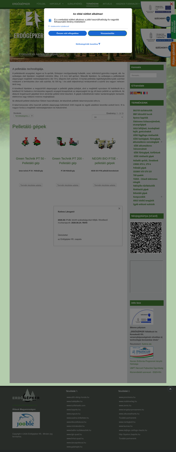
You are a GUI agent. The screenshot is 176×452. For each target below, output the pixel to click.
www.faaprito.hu (74, 409)
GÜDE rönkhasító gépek (144, 156)
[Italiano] (142, 92)
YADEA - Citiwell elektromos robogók (145, 180)
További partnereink (127, 417)
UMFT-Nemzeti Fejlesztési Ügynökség (146, 368)
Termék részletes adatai (30, 185)
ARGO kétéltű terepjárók (143, 200)
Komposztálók (139, 196)
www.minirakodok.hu (76, 426)
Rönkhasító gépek (140, 189)
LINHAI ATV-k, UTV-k (142, 164)
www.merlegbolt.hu (127, 422)
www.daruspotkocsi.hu (76, 442)
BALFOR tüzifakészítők (142, 110)
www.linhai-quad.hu (75, 438)
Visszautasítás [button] (107, 33)
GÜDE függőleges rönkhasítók (145, 135)
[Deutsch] (139, 92)
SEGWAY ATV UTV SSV (142, 171)
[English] (132, 92)
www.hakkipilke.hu (74, 401)
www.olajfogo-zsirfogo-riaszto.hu (133, 430)
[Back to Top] (170, 389)
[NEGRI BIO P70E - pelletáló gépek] (105, 144)
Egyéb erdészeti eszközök (144, 204)
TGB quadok (138, 175)
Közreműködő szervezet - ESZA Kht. (146, 372)
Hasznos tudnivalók (127, 3)
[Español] (135, 92)
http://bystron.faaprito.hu (129, 434)
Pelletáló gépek (139, 167)
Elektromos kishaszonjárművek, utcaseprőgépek (146, 123)
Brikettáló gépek (140, 193)
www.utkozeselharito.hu (129, 413)
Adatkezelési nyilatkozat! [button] (60, 26)
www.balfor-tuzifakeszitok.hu (79, 430)
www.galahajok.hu (74, 446)
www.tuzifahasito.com (76, 405)
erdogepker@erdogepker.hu (24, 405)
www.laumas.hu (126, 426)
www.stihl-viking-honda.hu (78, 397)
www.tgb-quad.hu (74, 434)
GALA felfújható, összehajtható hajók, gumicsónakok (146, 130)
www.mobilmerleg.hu (128, 401)
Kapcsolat (56, 3)
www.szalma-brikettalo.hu (78, 417)
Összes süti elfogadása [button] (68, 33)
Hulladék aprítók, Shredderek (145, 160)
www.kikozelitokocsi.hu (76, 422)
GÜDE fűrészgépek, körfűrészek (147, 152)
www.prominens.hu (127, 397)
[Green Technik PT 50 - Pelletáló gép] (31, 144)
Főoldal (41, 3)
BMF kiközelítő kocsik (142, 114)
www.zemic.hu (125, 405)
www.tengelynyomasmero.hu (131, 409)
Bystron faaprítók (140, 117)
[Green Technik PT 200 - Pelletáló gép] (68, 144)
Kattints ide (147, 344)
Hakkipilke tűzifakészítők (144, 185)
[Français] (146, 92)
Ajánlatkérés (75, 3)
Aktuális (107, 3)
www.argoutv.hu (73, 413)
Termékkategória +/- (22, 116)
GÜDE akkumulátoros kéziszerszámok (143, 147)
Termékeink (92, 3)
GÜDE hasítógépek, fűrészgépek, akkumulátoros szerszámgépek (147, 140)
